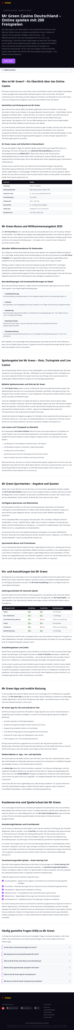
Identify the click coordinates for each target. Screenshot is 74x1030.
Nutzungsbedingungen (49, 1010)
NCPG (37, 1008)
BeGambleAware (26, 1008)
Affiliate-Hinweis (48, 1012)
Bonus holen (8, 61)
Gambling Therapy (12, 1008)
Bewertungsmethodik (49, 1015)
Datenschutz (47, 1007)
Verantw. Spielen (48, 1017)
